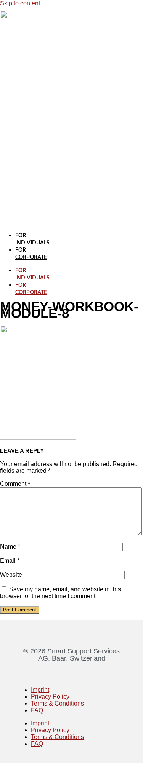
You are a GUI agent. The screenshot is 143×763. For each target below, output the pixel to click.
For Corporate (31, 289)
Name (10, 546)
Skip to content (20, 3)
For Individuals (32, 274)
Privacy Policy (50, 696)
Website (11, 574)
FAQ (37, 710)
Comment (15, 483)
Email (9, 560)
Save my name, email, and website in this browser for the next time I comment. (60, 592)
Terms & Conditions (57, 703)
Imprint (40, 689)
